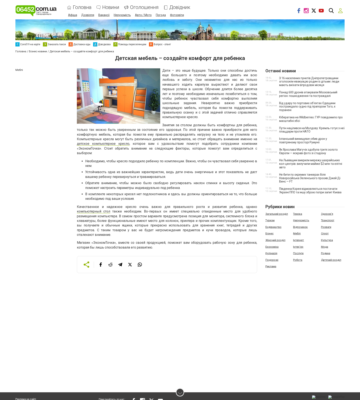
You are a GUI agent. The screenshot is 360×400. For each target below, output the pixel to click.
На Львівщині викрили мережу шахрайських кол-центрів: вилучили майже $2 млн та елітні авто (310, 164)
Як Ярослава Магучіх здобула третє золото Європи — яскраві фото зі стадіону (308, 151)
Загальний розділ (276, 213)
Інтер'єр (298, 246)
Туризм (270, 220)
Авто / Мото (143, 15)
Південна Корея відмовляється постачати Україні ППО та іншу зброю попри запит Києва (310, 190)
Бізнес (269, 233)
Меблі (297, 233)
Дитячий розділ (331, 259)
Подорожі (271, 259)
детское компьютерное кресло (103, 144)
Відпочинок (300, 227)
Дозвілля (87, 15)
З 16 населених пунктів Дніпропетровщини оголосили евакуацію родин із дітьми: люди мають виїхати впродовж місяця (309, 81)
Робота (297, 259)
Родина (325, 253)
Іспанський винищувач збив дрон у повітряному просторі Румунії (303, 140)
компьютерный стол (93, 211)
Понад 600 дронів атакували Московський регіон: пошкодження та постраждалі (308, 94)
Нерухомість (122, 15)
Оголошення (144, 7)
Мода (324, 246)
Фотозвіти (177, 15)
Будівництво (273, 227)
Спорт (325, 233)
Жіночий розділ (275, 240)
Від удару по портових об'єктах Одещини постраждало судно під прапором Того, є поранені (307, 106)
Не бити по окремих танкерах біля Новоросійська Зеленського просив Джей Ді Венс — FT (309, 178)
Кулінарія (271, 253)
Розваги (326, 227)
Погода (161, 15)
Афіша (72, 15)
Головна (82, 7)
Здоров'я (327, 213)
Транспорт (327, 220)
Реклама (270, 266)
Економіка (272, 246)
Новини (110, 7)
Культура (327, 240)
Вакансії (104, 15)
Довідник (179, 7)
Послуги (298, 253)
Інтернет (298, 240)
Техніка (297, 213)
